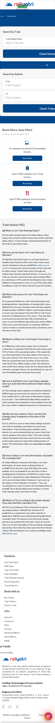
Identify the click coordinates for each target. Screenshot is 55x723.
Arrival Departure (12, 582)
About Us (8, 617)
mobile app (42, 265)
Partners (8, 629)
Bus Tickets (9, 597)
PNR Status (9, 566)
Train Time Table (11, 570)
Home (2, 16)
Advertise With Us (12, 633)
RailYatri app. (12, 533)
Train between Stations (14, 578)
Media (7, 641)
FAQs (6, 625)
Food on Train (10, 605)
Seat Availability (11, 574)
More (19, 18)
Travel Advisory (11, 585)
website (6, 268)
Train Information (25, 13)
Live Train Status (11, 562)
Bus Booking (22, 9)
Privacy (27, 718)
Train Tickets (23, 4)
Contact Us (9, 621)
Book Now (27, 158)
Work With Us (10, 637)
